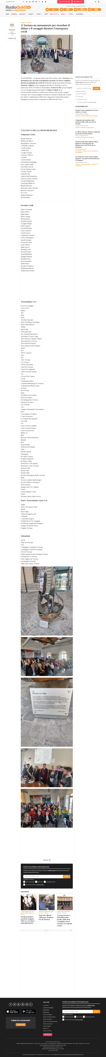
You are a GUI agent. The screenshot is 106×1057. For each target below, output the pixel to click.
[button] (12, 38)
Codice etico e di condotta (40, 1043)
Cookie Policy (56, 1042)
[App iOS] (45, 1)
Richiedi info (20, 1024)
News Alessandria (29, 882)
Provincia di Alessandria (91, 116)
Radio (63, 14)
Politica (22, 14)
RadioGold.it (33, 1054)
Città (71, 14)
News (7, 14)
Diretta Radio (47, 1026)
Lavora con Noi (47, 1031)
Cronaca (14, 14)
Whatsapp (46, 1012)
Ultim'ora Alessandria (49, 1017)
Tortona (28, 23)
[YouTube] (29, 1)
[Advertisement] (47, 115)
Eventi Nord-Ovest (50, 882)
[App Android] (42, 1)
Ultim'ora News (47, 1015)
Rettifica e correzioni (84, 1043)
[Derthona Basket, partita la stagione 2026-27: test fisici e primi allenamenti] (28, 902)
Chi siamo (46, 1005)
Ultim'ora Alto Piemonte (50, 1021)
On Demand (79, 14)
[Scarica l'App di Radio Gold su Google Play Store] (29, 1011)
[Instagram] (33, 1)
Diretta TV (53, 14)
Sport (39, 14)
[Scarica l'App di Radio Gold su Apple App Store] (12, 1011)
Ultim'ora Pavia (47, 1019)
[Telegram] (36, 1)
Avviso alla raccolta (53, 1050)
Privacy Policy (40, 885)
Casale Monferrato (86, 164)
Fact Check (75, 1043)
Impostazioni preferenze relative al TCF (53, 1047)
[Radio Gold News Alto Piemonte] (80, 9)
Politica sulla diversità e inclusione (25, 1043)
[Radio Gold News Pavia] (66, 9)
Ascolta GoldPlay (65, 1)
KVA (82, 1054)
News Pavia (40, 882)
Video (46, 14)
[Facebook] (23, 1)
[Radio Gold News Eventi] (94, 9)
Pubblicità (46, 1010)
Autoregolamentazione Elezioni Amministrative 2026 (53, 1045)
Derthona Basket (29, 913)
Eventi (31, 14)
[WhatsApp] (39, 1)
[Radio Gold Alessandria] (18, 8)
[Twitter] (26, 1)
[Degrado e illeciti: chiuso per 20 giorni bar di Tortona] (47, 902)
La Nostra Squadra (48, 1008)
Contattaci (48, 1034)
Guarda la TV (78, 1)
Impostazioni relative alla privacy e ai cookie (53, 1049)
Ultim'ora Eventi (48, 1024)
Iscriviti (66, 876)
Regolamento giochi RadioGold (64, 1043)
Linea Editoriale (52, 1043)
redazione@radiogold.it (68, 1054)
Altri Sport (78, 151)
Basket (22, 913)
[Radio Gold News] (52, 9)
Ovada (82, 116)
